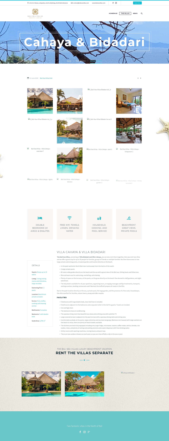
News (135, 13)
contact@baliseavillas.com (81, 3)
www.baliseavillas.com (98, 3)
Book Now (137, 3)
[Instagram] (116, 3)
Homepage (113, 13)
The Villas (125, 13)
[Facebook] (113, 3)
